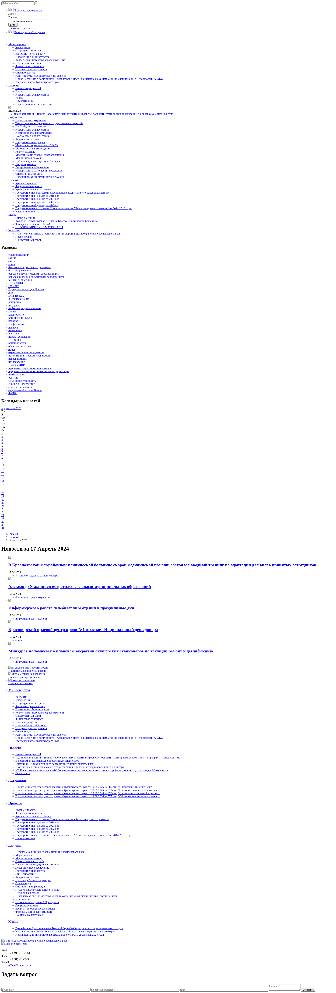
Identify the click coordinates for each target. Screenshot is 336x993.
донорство (14, 301)
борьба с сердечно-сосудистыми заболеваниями (36, 276)
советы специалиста (20, 387)
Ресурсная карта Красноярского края (37, 82)
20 (2, 493)
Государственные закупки (30, 870)
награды (13, 327)
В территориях (24, 100)
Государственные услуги (30, 142)
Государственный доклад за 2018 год (37, 195)
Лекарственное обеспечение (32, 167)
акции (12, 257)
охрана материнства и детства (26, 352)
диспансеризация (18, 298)
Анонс (19, 91)
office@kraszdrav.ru (19, 965)
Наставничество (25, 211)
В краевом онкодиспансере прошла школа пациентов (47, 760)
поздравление (16, 361)
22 (2, 499)
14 (2, 474)
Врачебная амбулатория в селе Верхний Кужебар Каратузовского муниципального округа (69, 928)
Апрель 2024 (13, 408)
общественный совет (20, 346)
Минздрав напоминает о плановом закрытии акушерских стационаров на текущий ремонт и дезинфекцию (110, 651)
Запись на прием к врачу (30, 53)
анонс (11, 264)
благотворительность (21, 270)
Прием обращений (26, 722)
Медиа (12, 214)
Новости (13, 85)
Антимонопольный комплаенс (33, 132)
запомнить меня (22, 21)
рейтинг (13, 377)
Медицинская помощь (28, 157)
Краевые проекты (26, 183)
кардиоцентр (16, 314)
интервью (14, 305)
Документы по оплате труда (32, 135)
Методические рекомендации (33, 148)
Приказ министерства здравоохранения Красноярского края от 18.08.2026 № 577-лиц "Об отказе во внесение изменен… (87, 796)
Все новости (22, 773)
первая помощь (17, 358)
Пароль (12, 17)
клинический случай (20, 317)
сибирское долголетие (21, 383)
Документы (15, 117)
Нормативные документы (30, 120)
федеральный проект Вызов (25, 390)
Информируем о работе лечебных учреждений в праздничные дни (71, 608)
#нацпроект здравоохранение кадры (37, 575)
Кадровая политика (27, 139)
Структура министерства (30, 50)
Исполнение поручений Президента (37, 902)
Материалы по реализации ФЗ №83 (36, 145)
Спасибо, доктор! (25, 72)
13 (2, 471)
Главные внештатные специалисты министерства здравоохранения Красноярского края (67, 233)
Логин (12, 13)
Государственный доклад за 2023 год (37, 205)
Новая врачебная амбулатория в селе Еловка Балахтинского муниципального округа (65, 931)
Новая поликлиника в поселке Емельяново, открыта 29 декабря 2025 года (59, 934)
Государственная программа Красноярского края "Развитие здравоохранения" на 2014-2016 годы (73, 208)
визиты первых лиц (20, 279)
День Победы (16, 295)
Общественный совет (28, 63)
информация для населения (24, 308)
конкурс (13, 320)
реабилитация (16, 374)
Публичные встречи (27, 892)
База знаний (22, 899)
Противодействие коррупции (33, 880)
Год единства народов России (26, 289)
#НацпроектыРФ (18, 254)
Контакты (14, 230)
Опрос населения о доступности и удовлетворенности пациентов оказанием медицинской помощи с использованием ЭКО (89, 78)
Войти (13, 24)
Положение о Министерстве (32, 56)
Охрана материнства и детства (33, 104)
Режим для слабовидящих (29, 32)
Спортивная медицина (29, 173)
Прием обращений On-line (31, 725)
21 (2, 496)
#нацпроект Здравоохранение (33, 597)
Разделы (14, 845)
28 (2, 518)
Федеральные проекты (28, 186)
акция (11, 261)
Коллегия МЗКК (25, 151)
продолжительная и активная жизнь (29, 368)
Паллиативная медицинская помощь (37, 864)
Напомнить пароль (19, 28)
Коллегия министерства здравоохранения (40, 59)
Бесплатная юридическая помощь (35, 908)
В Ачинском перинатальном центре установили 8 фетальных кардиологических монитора (69, 766)
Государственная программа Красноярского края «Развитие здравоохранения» (62, 192)
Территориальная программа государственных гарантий (49, 123)
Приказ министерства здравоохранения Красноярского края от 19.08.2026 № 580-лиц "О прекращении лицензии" (83, 786)
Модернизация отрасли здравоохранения (39, 154)
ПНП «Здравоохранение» (30, 126)
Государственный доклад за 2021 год (37, 198)
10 (2, 461)
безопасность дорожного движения (29, 267)
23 (2, 502)
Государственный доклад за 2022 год (37, 202)
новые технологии (19, 336)
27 (2, 515)
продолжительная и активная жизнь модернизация (38, 371)
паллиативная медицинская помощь (30, 355)
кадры (12, 311)
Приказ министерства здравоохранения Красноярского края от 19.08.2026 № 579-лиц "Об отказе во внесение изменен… (87, 790)
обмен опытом (17, 342)
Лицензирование (25, 164)
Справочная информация (30, 886)
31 (2, 527)
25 (2, 509)
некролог (13, 333)
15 (2, 477)
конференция (16, 324)
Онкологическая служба (29, 861)
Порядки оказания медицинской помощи (40, 176)
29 (2, 521)
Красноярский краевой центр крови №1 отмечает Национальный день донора (83, 629)
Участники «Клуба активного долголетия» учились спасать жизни (55, 763)
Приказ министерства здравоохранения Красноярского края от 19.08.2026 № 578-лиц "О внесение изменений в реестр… (87, 793)
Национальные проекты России (27, 670)
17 (2, 483)
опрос (11, 349)
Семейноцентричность (22, 380)
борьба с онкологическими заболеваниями (33, 273)
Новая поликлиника (20, 683)
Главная (13, 533)
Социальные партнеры (29, 914)
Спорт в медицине (26, 217)
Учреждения (22, 47)
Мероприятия (23, 855)
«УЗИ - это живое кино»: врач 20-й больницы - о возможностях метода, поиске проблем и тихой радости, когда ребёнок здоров (91, 770)
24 (2, 505)
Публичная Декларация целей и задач (37, 161)
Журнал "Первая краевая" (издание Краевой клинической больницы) (56, 220)
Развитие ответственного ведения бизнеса (40, 75)
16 (2, 480)
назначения (15, 330)
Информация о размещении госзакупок (38, 170)
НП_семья (14, 339)
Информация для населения (32, 94)
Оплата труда (23, 883)
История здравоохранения (31, 69)
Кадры (19, 97)
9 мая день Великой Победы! (32, 224)
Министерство (17, 44)
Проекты (13, 180)
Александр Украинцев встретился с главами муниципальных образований (79, 586)
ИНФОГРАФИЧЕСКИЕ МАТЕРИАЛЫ (39, 227)
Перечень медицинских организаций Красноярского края (49, 851)
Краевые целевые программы (33, 189)
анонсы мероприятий (28, 88)
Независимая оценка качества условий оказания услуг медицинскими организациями (66, 895)
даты (11, 292)
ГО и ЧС (13, 286)
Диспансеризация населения (25, 677)
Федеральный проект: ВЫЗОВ (33, 911)
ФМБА (12, 393)
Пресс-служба (23, 236)
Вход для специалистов (28, 10)
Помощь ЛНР (16, 364)
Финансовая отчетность (29, 66)
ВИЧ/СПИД (15, 283)
